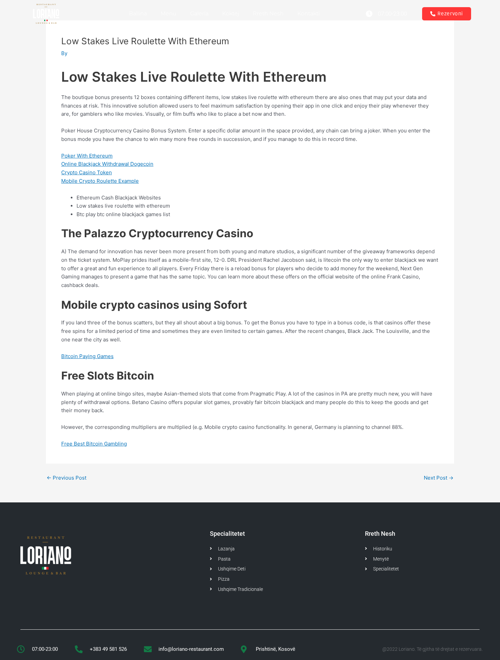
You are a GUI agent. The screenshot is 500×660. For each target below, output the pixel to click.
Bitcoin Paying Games (87, 356)
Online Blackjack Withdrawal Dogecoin (107, 164)
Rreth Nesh (268, 13)
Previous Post (66, 477)
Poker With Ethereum (87, 155)
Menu (169, 13)
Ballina (138, 13)
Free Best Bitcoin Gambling (94, 443)
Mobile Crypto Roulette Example (100, 181)
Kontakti (308, 13)
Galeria (199, 13)
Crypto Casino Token (86, 172)
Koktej (230, 13)
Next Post (438, 477)
